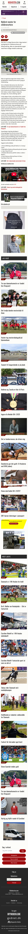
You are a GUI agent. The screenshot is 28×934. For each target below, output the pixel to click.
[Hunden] (14, 914)
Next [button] (25, 65)
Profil (3, 435)
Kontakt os (13, 902)
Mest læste (14, 863)
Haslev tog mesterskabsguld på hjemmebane (11, 188)
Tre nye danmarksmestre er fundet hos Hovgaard (13, 127)
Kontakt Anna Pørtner (14, 523)
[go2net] (14, 918)
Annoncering (19, 902)
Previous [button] (3, 65)
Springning (4, 40)
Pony (3, 279)
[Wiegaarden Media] (14, 922)
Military (3, 333)
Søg (23, 851)
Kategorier (14, 855)
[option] (14, 65)
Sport (3, 410)
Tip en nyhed (14, 859)
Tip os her (8, 902)
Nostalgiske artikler (6, 306)
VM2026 (3, 577)
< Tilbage (3, 18)
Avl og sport (4, 360)
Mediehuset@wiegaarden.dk (17, 894)
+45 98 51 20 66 (7, 894)
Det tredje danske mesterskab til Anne (16, 161)
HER (15, 184)
